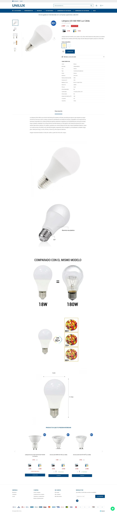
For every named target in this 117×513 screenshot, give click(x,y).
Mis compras (57, 494)
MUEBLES (39, 11)
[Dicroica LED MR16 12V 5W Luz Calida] (58, 442)
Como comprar (37, 492)
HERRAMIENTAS (28, 11)
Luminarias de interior (64, 11)
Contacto (16, 1)
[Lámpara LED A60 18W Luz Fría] (69, 45)
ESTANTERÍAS (49, 11)
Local (21, 1)
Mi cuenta (57, 492)
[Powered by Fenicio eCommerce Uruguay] (102, 511)
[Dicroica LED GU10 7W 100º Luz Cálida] (82, 442)
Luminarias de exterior (82, 11)
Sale (94, 11)
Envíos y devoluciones (38, 498)
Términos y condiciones (39, 496)
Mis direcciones (58, 496)
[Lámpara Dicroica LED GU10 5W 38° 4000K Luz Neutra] (35, 442)
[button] (54, 38)
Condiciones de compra (39, 494)
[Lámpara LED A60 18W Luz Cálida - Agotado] (64, 45)
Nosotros (14, 492)
